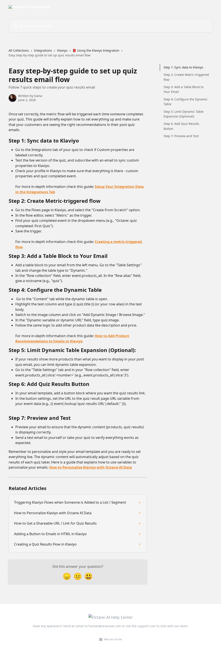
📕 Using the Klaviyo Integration (96, 50)
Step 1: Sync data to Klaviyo (183, 67)
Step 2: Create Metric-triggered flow (186, 77)
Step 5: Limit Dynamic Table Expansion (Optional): (184, 113)
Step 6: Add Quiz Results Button (181, 126)
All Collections (19, 50)
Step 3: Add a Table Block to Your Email (184, 89)
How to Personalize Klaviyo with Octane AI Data (90, 467)
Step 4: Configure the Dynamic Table (186, 101)
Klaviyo (62, 50)
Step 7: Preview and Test (181, 136)
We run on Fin (113, 639)
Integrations (43, 50)
